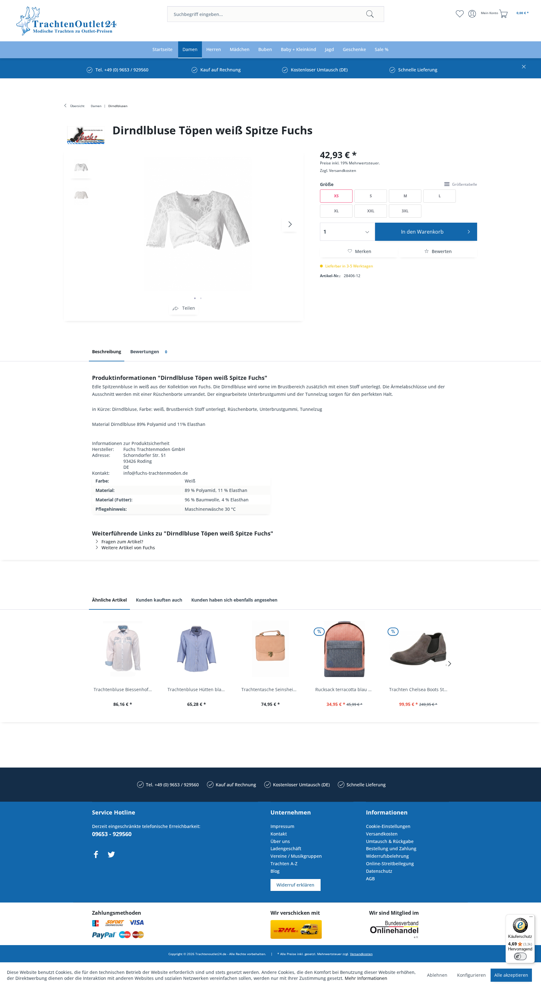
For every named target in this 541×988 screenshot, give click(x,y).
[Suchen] (370, 14)
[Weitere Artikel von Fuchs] (86, 135)
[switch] (520, 956)
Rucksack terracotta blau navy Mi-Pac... (346, 689)
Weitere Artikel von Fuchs (128, 548)
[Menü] (531, 918)
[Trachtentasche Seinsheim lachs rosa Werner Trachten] (270, 649)
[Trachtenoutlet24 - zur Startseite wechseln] (67, 21)
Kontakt (278, 834)
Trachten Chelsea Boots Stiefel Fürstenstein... (420, 689)
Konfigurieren (471, 975)
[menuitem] (275, 14)
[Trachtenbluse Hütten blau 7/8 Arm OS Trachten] (196, 649)
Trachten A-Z (283, 863)
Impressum (282, 826)
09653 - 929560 (111, 834)
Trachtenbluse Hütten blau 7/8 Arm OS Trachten (198, 689)
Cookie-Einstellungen (388, 826)
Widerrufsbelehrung (387, 856)
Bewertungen (148, 351)
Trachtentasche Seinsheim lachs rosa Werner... (272, 689)
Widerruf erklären (295, 885)
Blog (275, 871)
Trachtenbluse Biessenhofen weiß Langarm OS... (124, 689)
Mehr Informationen (366, 978)
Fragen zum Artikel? (122, 542)
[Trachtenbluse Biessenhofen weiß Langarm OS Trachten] (122, 649)
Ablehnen (437, 975)
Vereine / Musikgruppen (296, 856)
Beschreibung (106, 351)
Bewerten (441, 251)
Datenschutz (379, 871)
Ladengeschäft (285, 848)
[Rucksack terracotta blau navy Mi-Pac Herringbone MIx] (344, 649)
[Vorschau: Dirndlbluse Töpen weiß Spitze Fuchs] (81, 167)
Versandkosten (342, 170)
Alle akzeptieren (511, 975)
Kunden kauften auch (159, 600)
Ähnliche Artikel (109, 600)
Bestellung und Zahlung (391, 848)
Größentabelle (464, 184)
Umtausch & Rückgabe (390, 841)
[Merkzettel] (460, 14)
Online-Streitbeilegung (390, 863)
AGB (370, 879)
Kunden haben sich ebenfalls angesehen (234, 600)
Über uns (280, 841)
